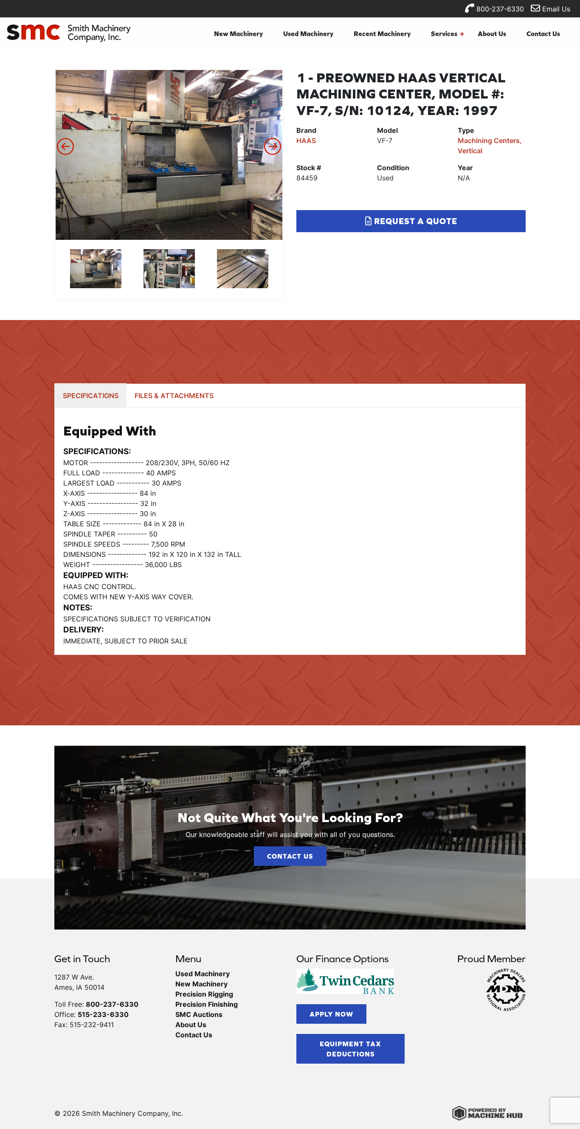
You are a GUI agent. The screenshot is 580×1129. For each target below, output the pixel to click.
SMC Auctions (198, 1014)
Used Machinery (308, 33)
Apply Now (331, 1014)
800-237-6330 (499, 9)
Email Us (555, 9)
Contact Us (543, 33)
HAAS (306, 140)
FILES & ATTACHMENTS (174, 395)
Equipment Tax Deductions (350, 1049)
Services (447, 33)
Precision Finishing (206, 1004)
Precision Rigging (204, 994)
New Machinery (238, 33)
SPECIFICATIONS (90, 395)
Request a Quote (414, 221)
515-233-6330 (103, 1014)
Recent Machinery (382, 33)
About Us (492, 33)
